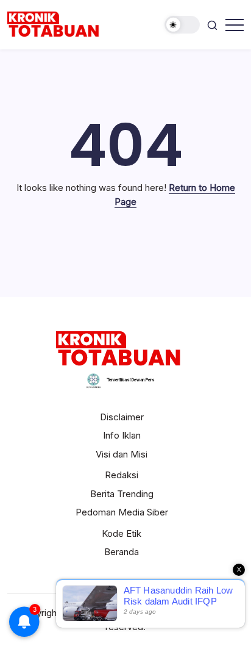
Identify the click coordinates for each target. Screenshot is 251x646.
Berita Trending (122, 494)
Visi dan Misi (121, 454)
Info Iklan (122, 435)
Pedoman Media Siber (122, 512)
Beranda (121, 552)
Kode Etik (121, 533)
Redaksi (121, 475)
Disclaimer (122, 417)
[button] (182, 25)
